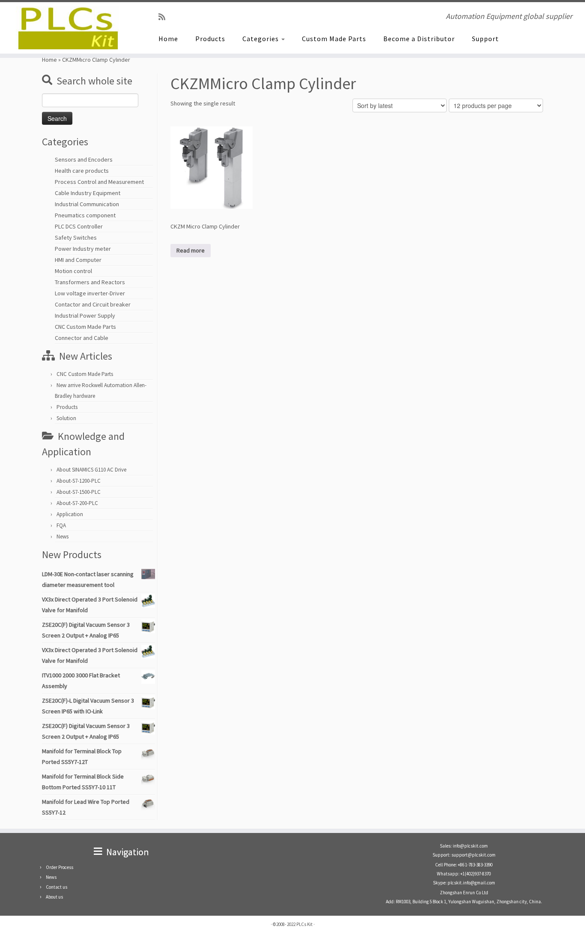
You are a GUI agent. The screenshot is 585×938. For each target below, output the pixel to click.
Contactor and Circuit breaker (93, 304)
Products (210, 38)
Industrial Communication (87, 204)
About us (54, 897)
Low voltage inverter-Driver (90, 293)
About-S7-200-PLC (77, 503)
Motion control (73, 271)
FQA (61, 525)
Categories (261, 38)
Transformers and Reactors (90, 282)
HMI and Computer (78, 260)
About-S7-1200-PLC (79, 480)
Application (70, 514)
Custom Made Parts (334, 38)
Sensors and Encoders (84, 159)
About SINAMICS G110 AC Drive (91, 469)
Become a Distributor (419, 38)
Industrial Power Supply (85, 315)
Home (168, 38)
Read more (190, 250)
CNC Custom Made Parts (85, 327)
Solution (66, 418)
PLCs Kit (304, 924)
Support (485, 38)
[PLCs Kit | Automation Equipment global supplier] (67, 27)
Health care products (82, 170)
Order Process (59, 867)
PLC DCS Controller (79, 226)
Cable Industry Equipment (87, 193)
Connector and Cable (81, 338)
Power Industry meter (83, 249)
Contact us (56, 887)
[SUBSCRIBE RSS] (164, 17)
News (63, 536)
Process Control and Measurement (99, 182)
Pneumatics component (85, 215)
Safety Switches (76, 237)
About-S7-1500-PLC (79, 492)
